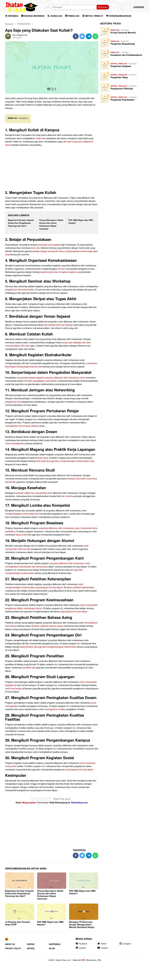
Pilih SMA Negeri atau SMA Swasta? (82, 892)
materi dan (40, 138)
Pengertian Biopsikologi (122, 43)
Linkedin (82, 947)
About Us (10, 944)
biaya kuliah (21, 534)
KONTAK (30, 944)
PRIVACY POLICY (13, 948)
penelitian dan (29, 667)
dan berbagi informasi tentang (58, 324)
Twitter (103, 943)
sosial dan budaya (13, 688)
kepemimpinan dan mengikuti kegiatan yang (61, 271)
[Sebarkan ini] (76, 36)
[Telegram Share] (89, 36)
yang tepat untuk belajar (48, 244)
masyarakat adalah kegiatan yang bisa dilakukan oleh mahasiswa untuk (51, 377)
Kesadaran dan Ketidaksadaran (126, 55)
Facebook (83, 943)
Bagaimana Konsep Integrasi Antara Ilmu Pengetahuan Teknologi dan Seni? (21, 223)
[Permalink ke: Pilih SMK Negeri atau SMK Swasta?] (51, 912)
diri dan (61, 268)
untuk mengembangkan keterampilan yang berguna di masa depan (44, 586)
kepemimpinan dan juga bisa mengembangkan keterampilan (48, 646)
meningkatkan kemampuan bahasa (22, 425)
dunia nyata (42, 457)
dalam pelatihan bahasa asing (48, 625)
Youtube (104, 947)
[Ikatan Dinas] (22, 6)
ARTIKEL (113, 63)
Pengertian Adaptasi (120, 66)
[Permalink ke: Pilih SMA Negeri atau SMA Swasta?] (83, 880)
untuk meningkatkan (14, 443)
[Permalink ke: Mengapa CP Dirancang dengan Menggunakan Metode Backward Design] (83, 912)
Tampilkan (23, 118)
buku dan (35, 247)
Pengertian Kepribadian (122, 99)
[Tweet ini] (82, 36)
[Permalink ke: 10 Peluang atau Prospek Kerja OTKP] (19, 912)
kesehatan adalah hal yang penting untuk (33, 492)
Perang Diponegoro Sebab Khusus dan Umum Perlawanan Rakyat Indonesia (51, 224)
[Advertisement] (51, 169)
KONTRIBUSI (54, 944)
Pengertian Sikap (119, 77)
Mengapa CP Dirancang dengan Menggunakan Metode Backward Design (81, 924)
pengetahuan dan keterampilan (19, 289)
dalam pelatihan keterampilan (80, 587)
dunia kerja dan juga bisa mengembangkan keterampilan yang (65, 460)
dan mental (66, 496)
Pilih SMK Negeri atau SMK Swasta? (50, 923)
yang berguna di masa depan (73, 611)
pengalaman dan (13, 401)
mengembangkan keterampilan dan (22, 513)
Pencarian (103, 7)
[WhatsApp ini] (95, 36)
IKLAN (52, 948)
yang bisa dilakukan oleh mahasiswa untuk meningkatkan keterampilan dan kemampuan (47, 565)
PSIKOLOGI (114, 30)
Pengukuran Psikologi (121, 88)
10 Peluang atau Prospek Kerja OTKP (17, 923)
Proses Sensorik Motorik (123, 32)
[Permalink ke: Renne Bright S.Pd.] (8, 35)
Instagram (127, 943)
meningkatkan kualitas (55, 709)
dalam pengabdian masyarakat (41, 380)
